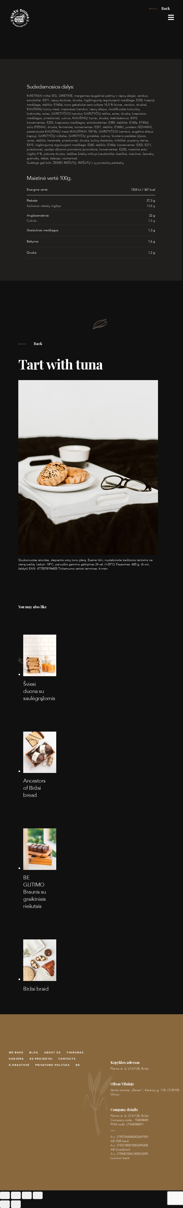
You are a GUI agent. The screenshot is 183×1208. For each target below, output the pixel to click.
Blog (33, 1053)
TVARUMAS (75, 1053)
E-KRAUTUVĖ (19, 1065)
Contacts (67, 1059)
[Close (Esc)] (38, 1195)
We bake (16, 1053)
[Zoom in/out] (5, 1195)
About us (52, 1053)
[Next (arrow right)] (16, 1204)
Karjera (16, 1059)
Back (165, 8)
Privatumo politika (52, 1065)
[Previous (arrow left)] (5, 1204)
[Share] (27, 1195)
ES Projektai (41, 1059)
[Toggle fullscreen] (16, 1195)
